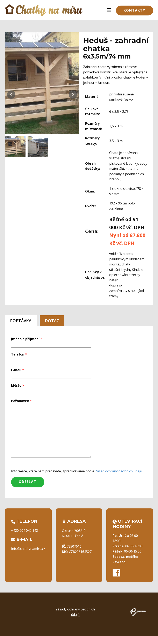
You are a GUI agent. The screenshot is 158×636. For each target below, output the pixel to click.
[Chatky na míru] (43, 10)
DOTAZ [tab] (52, 320)
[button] (11, 94)
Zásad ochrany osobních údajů (118, 471)
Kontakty (134, 10)
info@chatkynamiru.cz (28, 548)
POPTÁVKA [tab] (20, 320)
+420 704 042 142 (24, 530)
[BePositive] (138, 612)
